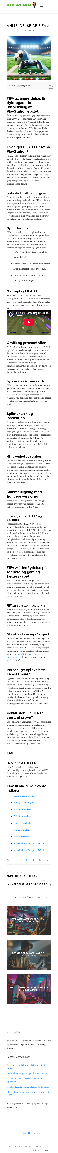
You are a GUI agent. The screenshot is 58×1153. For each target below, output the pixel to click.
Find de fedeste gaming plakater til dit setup (28, 1086)
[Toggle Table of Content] (49, 86)
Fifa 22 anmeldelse (22, 830)
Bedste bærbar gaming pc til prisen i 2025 (29, 954)
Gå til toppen (41, 1151)
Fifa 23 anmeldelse (22, 836)
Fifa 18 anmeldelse (22, 809)
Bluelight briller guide (24, 802)
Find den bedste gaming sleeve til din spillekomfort (29, 988)
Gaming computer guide (25, 795)
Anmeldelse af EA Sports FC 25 (28, 850)
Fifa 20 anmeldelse (22, 823)
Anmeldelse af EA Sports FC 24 (28, 843)
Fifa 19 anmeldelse (22, 816)
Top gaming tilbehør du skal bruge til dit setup (29, 920)
